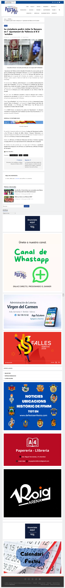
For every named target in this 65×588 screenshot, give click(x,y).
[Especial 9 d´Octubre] (23, 123)
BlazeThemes (12, 584)
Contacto (35, 583)
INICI (27, 6)
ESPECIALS (36, 13)
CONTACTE (54, 13)
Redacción (7, 37)
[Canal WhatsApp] (32, 291)
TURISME (38, 9)
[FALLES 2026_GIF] (32, 364)
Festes (20, 155)
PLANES (54, 9)
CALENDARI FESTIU (45, 13)
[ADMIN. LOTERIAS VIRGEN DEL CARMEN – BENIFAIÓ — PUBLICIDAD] (32, 328)
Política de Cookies (45, 584)
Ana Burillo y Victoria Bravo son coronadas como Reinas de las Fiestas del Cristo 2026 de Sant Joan (29, 191)
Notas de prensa (56, 583)
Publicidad (49, 583)
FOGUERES (45, 6)
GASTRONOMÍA (46, 9)
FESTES (38, 6)
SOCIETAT (53, 6)
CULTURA (31, 9)
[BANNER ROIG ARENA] (32, 517)
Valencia (26, 155)
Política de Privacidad (55, 584)
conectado (17, 178)
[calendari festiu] (32, 573)
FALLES (32, 6)
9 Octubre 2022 (13, 155)
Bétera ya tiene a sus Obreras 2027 (23, 197)
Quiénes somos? (41, 583)
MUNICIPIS (29, 13)
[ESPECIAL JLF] (32, 430)
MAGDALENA (23, 9)
